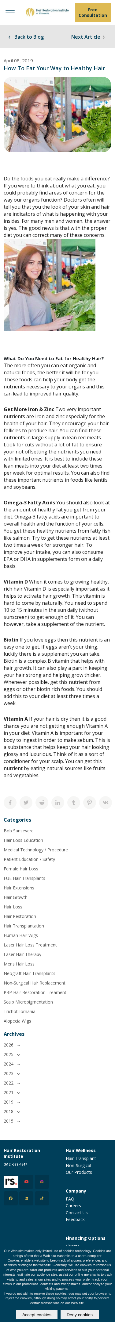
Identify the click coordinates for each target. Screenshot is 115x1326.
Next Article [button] (86, 36)
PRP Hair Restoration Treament (35, 992)
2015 (9, 1121)
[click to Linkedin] (26, 1198)
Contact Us (77, 1213)
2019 (9, 1102)
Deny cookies (80, 1314)
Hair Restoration (20, 916)
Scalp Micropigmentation (28, 1002)
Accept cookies (36, 1314)
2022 (9, 1083)
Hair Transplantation (24, 926)
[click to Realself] (11, 1182)
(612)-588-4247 (15, 1164)
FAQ (70, 1199)
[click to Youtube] (26, 1182)
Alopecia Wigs (17, 1021)
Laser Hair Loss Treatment (30, 945)
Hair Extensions (19, 888)
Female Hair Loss (21, 869)
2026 (9, 1045)
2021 (9, 1092)
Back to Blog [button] (28, 36)
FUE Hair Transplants (24, 878)
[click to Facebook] (11, 1198)
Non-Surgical (78, 1165)
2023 (9, 1073)
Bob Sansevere (19, 831)
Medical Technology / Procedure (36, 850)
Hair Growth (16, 897)
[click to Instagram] (42, 1182)
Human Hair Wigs (21, 935)
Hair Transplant (81, 1158)
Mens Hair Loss (19, 964)
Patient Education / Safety (29, 859)
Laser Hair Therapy (22, 954)
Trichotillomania (19, 1011)
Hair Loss (13, 907)
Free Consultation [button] (93, 12)
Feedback (75, 1219)
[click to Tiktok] (42, 1198)
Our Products (79, 1172)
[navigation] (10, 13)
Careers (73, 1205)
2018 (9, 1111)
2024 (9, 1064)
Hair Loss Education (23, 840)
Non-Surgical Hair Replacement (34, 983)
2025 (9, 1054)
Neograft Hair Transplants (29, 973)
